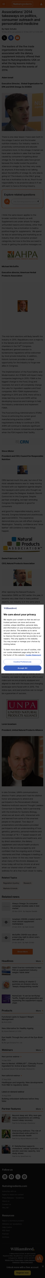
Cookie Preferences (22, 662)
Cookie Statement (33, 655)
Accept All (22, 668)
